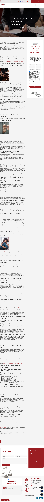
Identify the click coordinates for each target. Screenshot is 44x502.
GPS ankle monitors (21, 307)
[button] (35, 5)
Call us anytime (2, 434)
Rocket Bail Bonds (3, 427)
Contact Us (33, 451)
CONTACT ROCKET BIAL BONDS (27, 490)
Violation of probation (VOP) (5, 251)
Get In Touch (6, 451)
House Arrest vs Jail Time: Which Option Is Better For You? (12, 363)
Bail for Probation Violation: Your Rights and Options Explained (13, 61)
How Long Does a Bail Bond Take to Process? (10, 229)
